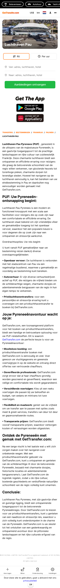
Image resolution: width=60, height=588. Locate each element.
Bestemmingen (23, 132)
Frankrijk (38, 132)
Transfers (7, 132)
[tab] (7, 570)
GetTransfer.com (11, 339)
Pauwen (50, 132)
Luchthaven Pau (10, 136)
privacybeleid (30, 580)
